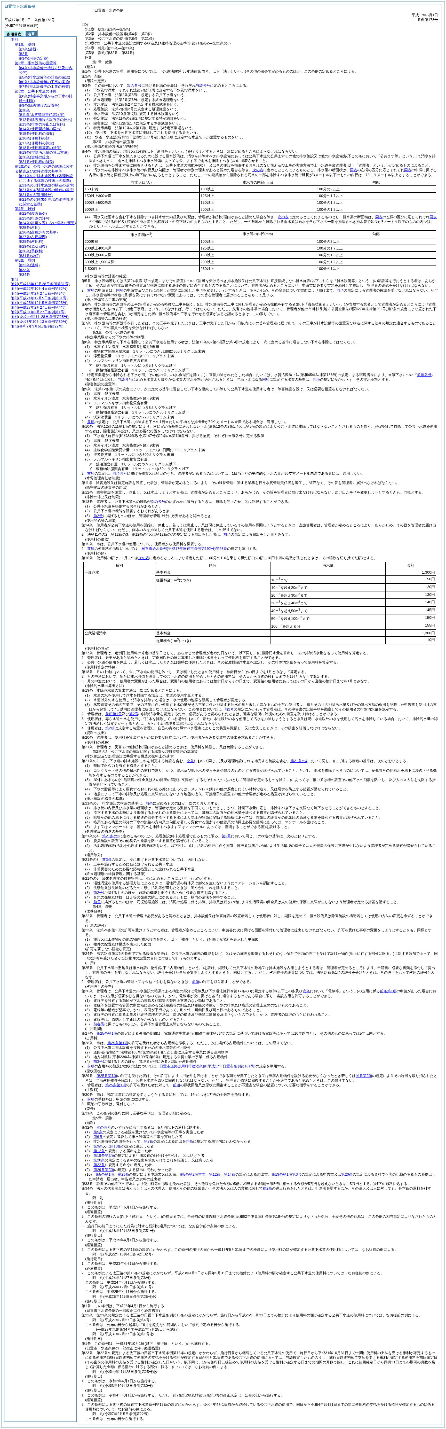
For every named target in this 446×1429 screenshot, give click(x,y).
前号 (97, 902)
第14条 (229, 1174)
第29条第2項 (103, 1170)
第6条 (98, 1137)
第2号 (133, 714)
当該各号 (203, 85)
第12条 (99, 1151)
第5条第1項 (104, 1174)
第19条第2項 (103, 1155)
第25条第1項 (107, 1033)
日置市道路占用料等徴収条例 (208, 1066)
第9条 (98, 1146)
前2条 (267, 1188)
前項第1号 (113, 714)
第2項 (110, 728)
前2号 (98, 516)
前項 (90, 290)
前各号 (98, 1024)
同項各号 (120, 473)
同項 (119, 290)
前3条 (107, 859)
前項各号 (424, 375)
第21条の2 (110, 836)
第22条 (99, 1165)
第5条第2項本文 (192, 1174)
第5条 (98, 1132)
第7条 (148, 1141)
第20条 (99, 1160)
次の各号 (134, 85)
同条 (189, 1141)
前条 (149, 803)
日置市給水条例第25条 (184, 548)
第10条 (115, 1146)
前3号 (98, 1061)
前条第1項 (388, 991)
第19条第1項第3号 (286, 1174)
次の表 (257, 170)
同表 (353, 170)
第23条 (123, 1174)
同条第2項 (364, 1076)
